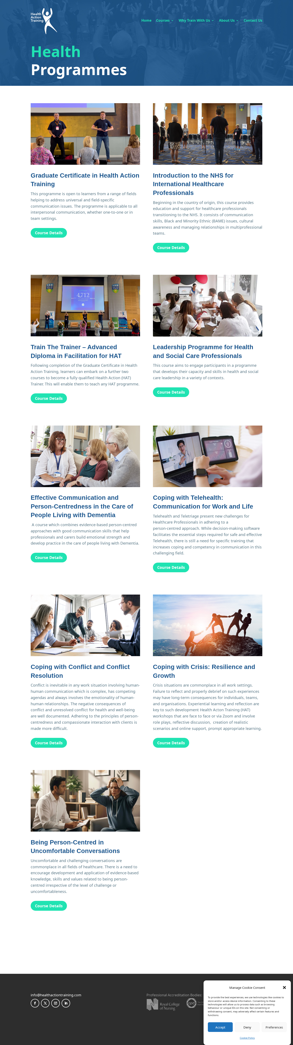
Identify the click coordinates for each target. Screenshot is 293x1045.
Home (146, 20)
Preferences (274, 1027)
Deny (247, 1027)
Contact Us (253, 20)
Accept (220, 1027)
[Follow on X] (45, 1003)
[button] (284, 987)
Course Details (49, 232)
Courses (163, 20)
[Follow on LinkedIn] (66, 1003)
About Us (227, 20)
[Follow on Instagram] (55, 1003)
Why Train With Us (194, 20)
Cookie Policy (247, 1037)
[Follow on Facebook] (35, 1003)
